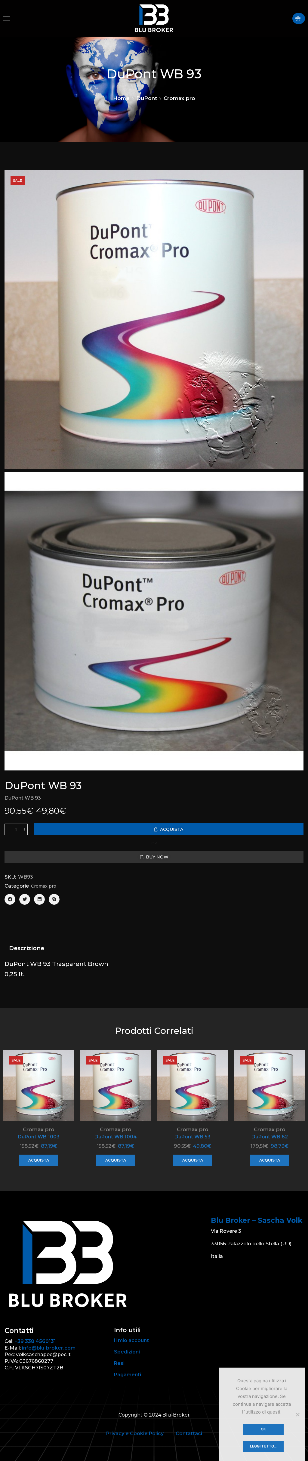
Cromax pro (179, 98)
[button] (6, 18)
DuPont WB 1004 (115, 1137)
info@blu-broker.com (48, 1348)
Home (121, 98)
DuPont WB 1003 (39, 1137)
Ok (263, 1429)
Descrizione (26, 948)
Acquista (38, 1160)
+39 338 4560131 (35, 1341)
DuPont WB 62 (269, 1137)
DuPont (146, 98)
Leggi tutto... (263, 1446)
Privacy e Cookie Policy (135, 1433)
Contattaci (189, 1433)
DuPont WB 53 (192, 1137)
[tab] (27, 948)
